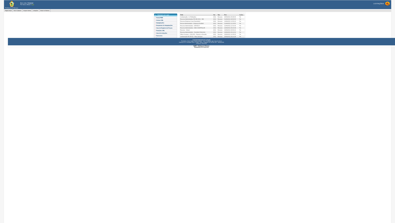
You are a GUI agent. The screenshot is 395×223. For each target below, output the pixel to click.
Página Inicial (8, 10)
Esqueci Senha (27, 10)
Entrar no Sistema (44, 10)
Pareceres (159, 35)
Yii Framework (205, 47)
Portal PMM (159, 17)
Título (181, 14)
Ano (214, 14)
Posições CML (160, 30)
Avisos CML (159, 20)
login (33, 4)
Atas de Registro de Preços (164, 28)
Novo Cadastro (17, 10)
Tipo (219, 14)
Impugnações (160, 23)
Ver (240, 17)
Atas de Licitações (161, 33)
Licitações (35, 10)
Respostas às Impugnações (164, 25)
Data (225, 14)
